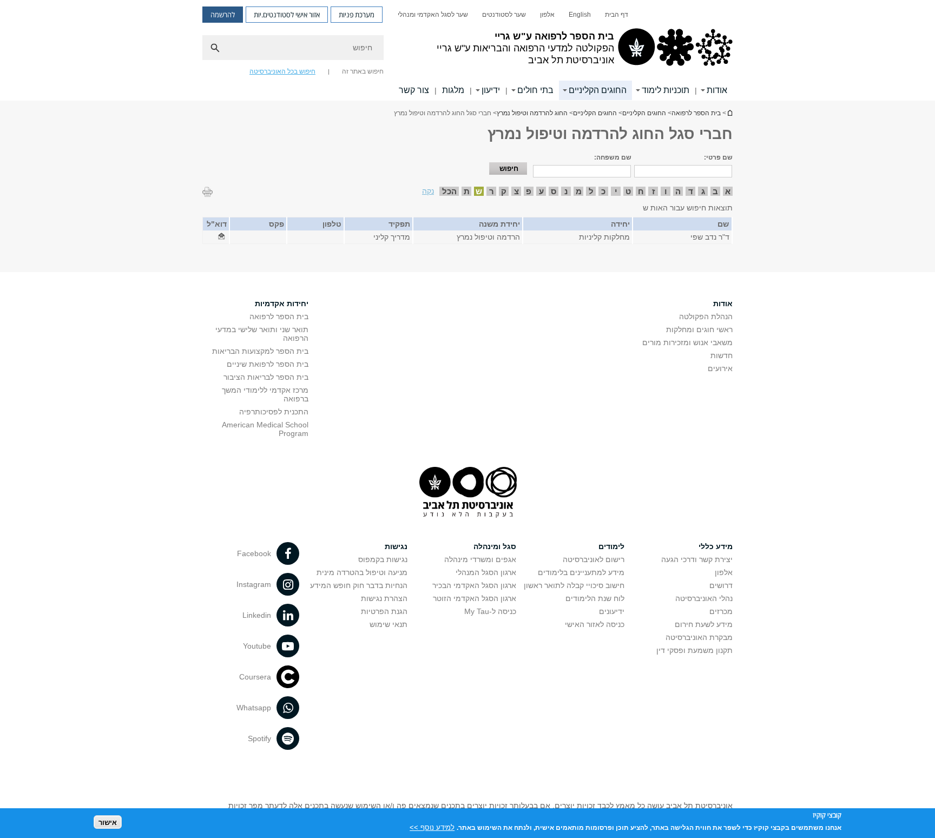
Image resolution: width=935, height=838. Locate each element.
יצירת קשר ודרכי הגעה (697, 559)
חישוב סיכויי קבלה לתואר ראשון (574, 585)
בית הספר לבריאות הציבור (265, 377)
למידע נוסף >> (432, 827)
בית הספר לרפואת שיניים (267, 364)
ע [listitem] (541, 191)
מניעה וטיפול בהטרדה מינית (362, 572)
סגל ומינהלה (494, 546)
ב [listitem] (715, 191)
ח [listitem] (641, 191)
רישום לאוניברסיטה (593, 559)
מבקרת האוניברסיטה (699, 637)
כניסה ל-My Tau (490, 611)
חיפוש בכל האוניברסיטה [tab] (282, 71)
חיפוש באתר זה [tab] (363, 71)
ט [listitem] (628, 191)
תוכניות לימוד (665, 90)
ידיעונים (611, 611)
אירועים (720, 368)
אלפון (547, 14)
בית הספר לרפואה (729, 113)
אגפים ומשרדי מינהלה (480, 559)
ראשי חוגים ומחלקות (699, 329)
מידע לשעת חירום (704, 624)
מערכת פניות (356, 14)
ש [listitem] (479, 191)
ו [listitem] (665, 191)
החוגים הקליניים (598, 90)
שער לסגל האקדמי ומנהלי (433, 14)
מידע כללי (716, 546)
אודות (717, 90)
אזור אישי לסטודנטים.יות (287, 14)
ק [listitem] (503, 191)
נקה (428, 191)
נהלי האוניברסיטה (704, 598)
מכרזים (721, 611)
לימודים (611, 546)
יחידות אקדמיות (281, 303)
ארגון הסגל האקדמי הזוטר (474, 598)
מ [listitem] (579, 191)
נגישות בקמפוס (382, 559)
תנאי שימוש (388, 624)
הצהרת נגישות (384, 598)
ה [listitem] (678, 191)
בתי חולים (535, 90)
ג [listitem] (703, 191)
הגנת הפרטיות (384, 611)
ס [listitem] (553, 191)
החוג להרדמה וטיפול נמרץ (532, 113)
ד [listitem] (690, 191)
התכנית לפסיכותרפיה (273, 411)
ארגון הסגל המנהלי (486, 572)
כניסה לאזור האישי (594, 624)
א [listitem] (727, 191)
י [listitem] (616, 191)
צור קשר (414, 90)
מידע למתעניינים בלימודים (581, 572)
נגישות (396, 546)
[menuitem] (616, 14)
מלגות (453, 90)
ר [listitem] (491, 191)
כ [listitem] (603, 191)
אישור (107, 822)
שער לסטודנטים (504, 14)
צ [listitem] (516, 191)
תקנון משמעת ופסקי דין (694, 650)
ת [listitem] (467, 191)
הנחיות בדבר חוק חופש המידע (358, 585)
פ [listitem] (528, 191)
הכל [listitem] (449, 191)
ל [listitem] (591, 191)
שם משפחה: (612, 157)
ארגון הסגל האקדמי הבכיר (474, 585)
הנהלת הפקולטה (706, 316)
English (580, 14)
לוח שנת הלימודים (594, 598)
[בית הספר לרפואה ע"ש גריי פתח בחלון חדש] (221, 237)
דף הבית (616, 14)
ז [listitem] (653, 191)
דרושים (721, 585)
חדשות (721, 355)
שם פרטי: (718, 157)
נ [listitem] (566, 191)
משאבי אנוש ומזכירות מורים (687, 342)
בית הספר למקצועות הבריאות (260, 351)
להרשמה (222, 14)
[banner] (467, 50)
